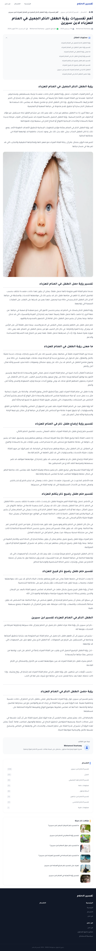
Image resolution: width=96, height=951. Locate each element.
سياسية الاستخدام (86, 936)
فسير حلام (85, 4)
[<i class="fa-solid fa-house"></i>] (91, 12)
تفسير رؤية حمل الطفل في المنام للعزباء (76, 47)
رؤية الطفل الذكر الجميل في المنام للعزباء (75, 43)
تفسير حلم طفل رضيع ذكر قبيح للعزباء (76, 65)
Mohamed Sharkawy (83, 29)
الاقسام (17, 4)
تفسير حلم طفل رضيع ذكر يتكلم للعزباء (76, 61)
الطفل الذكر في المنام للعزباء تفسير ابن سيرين (73, 70)
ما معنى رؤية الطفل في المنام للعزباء (77, 52)
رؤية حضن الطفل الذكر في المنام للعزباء (76, 74)
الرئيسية (27, 4)
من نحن (7, 4)
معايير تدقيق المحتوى (85, 932)
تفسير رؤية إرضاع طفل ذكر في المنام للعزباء (74, 56)
